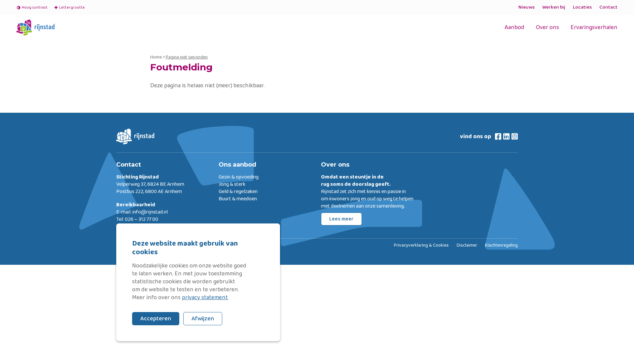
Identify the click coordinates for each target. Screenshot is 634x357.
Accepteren (155, 318)
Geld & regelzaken (238, 191)
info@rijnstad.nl (150, 212)
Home (156, 57)
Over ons (547, 27)
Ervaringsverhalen (594, 27)
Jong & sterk (232, 184)
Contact (608, 7)
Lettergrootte (69, 7)
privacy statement (205, 297)
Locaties (582, 7)
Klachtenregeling (501, 245)
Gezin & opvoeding (239, 177)
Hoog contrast (35, 7)
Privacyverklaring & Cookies (421, 245)
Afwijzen (203, 318)
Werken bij (553, 7)
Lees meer (341, 219)
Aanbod (514, 27)
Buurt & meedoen (238, 199)
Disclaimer (467, 245)
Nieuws (526, 7)
